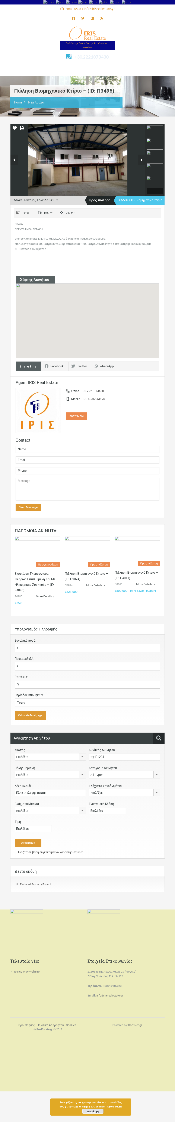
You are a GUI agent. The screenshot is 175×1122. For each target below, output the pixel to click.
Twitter (82, 366)
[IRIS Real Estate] (87, 34)
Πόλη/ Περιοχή (25, 768)
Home (18, 102)
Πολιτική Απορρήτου (50, 1025)
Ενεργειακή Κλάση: (102, 804)
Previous (14, 160)
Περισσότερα (114, 1106)
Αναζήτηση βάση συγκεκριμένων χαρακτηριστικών (50, 852)
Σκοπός (20, 750)
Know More (77, 416)
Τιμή (18, 822)
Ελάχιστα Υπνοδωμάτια (105, 786)
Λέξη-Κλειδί (23, 786)
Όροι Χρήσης (26, 1025)
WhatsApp (107, 366)
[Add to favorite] (15, 129)
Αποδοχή (93, 1111)
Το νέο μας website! (27, 971)
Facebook (57, 366)
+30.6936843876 (93, 399)
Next (141, 160)
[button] (91, 321)
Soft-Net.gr (135, 1025)
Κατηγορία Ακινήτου (103, 768)
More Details (44, 596)
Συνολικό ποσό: (25, 640)
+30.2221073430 (91, 56)
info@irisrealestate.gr (99, 9)
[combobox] (50, 756)
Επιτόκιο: (21, 677)
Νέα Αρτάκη (36, 102)
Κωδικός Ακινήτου (102, 750)
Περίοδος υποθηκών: (29, 695)
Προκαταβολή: (24, 658)
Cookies (71, 1025)
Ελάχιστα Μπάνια (27, 804)
